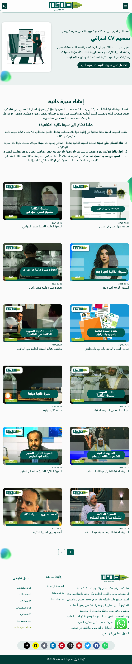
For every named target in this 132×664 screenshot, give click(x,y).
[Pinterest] (61, 645)
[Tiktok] (44, 645)
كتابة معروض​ (24, 588)
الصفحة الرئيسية (55, 586)
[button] (125, 6)
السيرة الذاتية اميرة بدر (116, 287)
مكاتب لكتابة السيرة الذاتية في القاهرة (39, 348)
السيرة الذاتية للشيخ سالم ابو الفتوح (41, 471)
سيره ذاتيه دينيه (52, 410)
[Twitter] (88, 645)
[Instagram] (70, 645)
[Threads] (27, 645)
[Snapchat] (35, 645)
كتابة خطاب (25, 594)
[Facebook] (96, 645)
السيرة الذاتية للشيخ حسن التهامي (42, 226)
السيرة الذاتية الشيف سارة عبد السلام (107, 532)
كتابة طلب (25, 614)
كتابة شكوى (25, 601)
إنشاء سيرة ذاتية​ (22, 628)
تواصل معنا (58, 593)
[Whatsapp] (105, 645)
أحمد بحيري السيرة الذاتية (47, 532)
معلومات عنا (57, 599)
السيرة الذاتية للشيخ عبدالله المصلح (108, 471)
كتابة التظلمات (23, 608)
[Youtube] (79, 645)
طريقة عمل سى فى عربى (114, 226)
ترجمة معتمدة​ (24, 621)
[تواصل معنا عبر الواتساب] (121, 629)
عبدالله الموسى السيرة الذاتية (111, 410)
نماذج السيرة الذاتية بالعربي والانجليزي (107, 348)
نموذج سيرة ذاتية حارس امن (45, 287)
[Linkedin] (53, 645)
